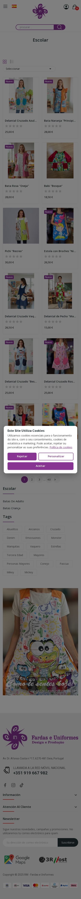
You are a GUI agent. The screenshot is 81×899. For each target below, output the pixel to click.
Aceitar (40, 466)
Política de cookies (61, 447)
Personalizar (56, 456)
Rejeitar (22, 456)
